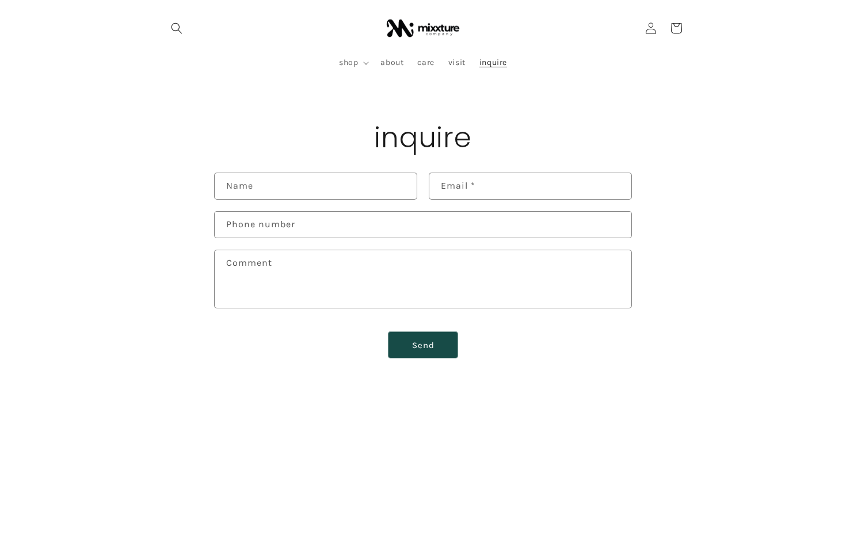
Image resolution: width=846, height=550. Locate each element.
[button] (176, 28)
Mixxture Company (221, 516)
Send (423, 345)
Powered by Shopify (286, 516)
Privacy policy (351, 516)
